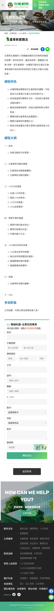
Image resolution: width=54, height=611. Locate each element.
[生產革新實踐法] (19, 5)
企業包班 (13, 33)
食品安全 (34, 543)
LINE (19, 594)
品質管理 (24, 543)
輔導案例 (34, 528)
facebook (14, 594)
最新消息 (24, 528)
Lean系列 (22, 33)
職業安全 (44, 543)
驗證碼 (10, 442)
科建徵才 (43, 588)
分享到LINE (47, 49)
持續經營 (36, 548)
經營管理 (46, 548)
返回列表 (27, 471)
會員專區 (8, 584)
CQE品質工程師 (27, 573)
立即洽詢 (27, 513)
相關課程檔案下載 (28, 558)
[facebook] (51, 591)
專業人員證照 (10, 563)
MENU (3, 5)
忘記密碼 (40, 584)
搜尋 (35, 5)
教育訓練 (8, 553)
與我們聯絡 (45, 578)
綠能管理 (34, 538)
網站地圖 (32, 588)
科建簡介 (24, 578)
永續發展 (24, 538)
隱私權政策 (9, 588)
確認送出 (27, 455)
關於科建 (8, 578)
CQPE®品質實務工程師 (30, 568)
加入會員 (30, 584)
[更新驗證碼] (40, 447)
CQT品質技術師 (27, 563)
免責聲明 (21, 588)
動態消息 (8, 528)
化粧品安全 (25, 548)
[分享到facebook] (43, 49)
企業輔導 (8, 538)
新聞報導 (24, 533)
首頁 (6, 33)
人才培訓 (44, 528)
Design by (24, 608)
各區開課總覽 (30, 328)
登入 (22, 584)
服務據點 (34, 578)
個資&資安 (44, 538)
